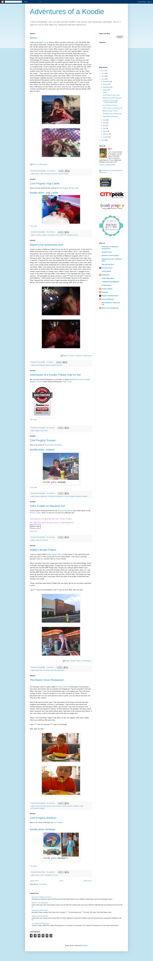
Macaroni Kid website (65, 510)
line (56, 173)
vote (41, 430)
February (106, 134)
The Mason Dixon (62, 687)
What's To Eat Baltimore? (110, 308)
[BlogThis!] (62, 171)
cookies (44, 235)
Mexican (48, 365)
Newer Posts (34, 881)
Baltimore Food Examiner (110, 255)
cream (57, 235)
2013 (103, 73)
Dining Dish (105, 275)
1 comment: (50, 362)
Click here (33, 226)
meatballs (75, 806)
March (105, 131)
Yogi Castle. (75, 188)
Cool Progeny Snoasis (43, 440)
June (105, 123)
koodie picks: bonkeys (42, 829)
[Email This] (59, 171)
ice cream (65, 496)
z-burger (65, 173)
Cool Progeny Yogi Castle (45, 183)
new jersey (46, 670)
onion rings (53, 670)
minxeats (105, 292)
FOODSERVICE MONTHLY (110, 282)
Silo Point (59, 365)
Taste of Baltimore (108, 299)
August (105, 90)
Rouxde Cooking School (110, 296)
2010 (103, 140)
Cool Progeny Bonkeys (43, 817)
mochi (61, 235)
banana (37, 496)
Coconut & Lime (107, 268)
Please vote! (67, 382)
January (106, 137)
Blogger (85, 945)
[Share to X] (64, 171)
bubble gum (43, 496)
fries (41, 670)
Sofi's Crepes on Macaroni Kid (47, 505)
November (106, 81)
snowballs (84, 496)
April (104, 128)
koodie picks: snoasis (42, 449)
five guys (47, 173)
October (106, 84)
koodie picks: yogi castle (44, 192)
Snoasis (47, 445)
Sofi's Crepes (36, 513)
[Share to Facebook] (66, 171)
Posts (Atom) (43, 884)
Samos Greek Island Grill (40, 916)
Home (61, 881)
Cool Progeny (63, 188)
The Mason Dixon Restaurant (47, 679)
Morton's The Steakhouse (40, 903)
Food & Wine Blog (108, 278)
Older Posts (87, 881)
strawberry (70, 235)
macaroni (45, 540)
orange (81, 806)
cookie (41, 875)
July (104, 120)
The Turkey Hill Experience (40, 923)
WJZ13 (46, 430)
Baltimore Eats (107, 252)
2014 (103, 70)
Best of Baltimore (40, 365)
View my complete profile (107, 165)
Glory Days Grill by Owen (40, 910)
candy (37, 875)
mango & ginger (107, 289)
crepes (37, 540)
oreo (65, 235)
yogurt (76, 235)
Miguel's (58, 249)
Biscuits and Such (108, 264)
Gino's (33, 37)
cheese (37, 806)
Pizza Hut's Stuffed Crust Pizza (42, 897)
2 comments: (50, 667)
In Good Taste (106, 285)
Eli (111, 149)
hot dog (53, 806)
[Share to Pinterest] (69, 171)
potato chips (60, 670)
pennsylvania (34, 808)
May (104, 125)
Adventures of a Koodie (67, 12)
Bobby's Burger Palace (43, 549)
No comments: (51, 171)
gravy (48, 806)
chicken (42, 173)
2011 (103, 79)
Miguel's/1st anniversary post (46, 244)
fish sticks (43, 806)
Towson (60, 173)
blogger (37, 430)
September (107, 87)
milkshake (78, 496)
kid (41, 540)
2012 (103, 76)
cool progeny (50, 235)
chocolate (38, 235)
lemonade (71, 496)
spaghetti (41, 808)
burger (37, 173)
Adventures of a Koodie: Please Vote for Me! (55, 374)
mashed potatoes (67, 806)
